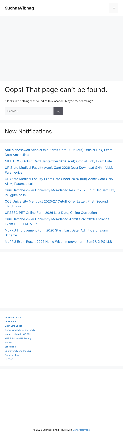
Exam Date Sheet (13, 325)
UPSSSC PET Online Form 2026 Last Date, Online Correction (51, 213)
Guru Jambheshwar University (20, 330)
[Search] (58, 111)
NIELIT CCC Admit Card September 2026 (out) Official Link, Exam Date (58, 161)
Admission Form (13, 317)
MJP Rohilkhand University (18, 338)
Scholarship (10, 346)
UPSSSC (9, 359)
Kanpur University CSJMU (18, 334)
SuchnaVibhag (19, 8)
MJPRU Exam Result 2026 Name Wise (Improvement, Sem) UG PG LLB (58, 242)
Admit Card (10, 321)
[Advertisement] (61, 46)
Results (8, 342)
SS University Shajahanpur (18, 351)
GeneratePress (81, 429)
